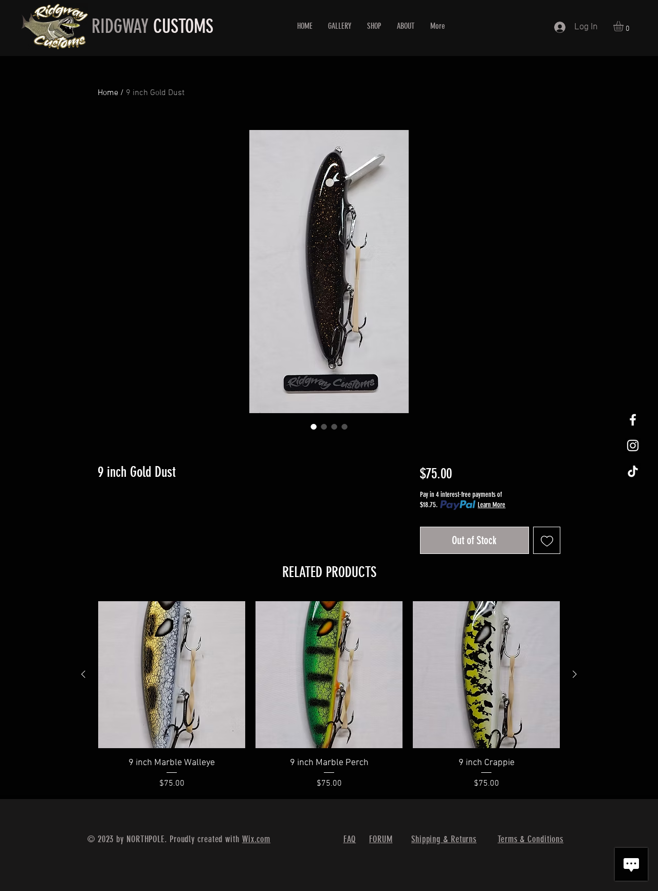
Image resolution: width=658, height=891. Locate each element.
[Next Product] (575, 674)
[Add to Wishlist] (546, 540)
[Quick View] (171, 674)
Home (108, 93)
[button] (624, 26)
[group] (329, 695)
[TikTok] (633, 471)
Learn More (491, 504)
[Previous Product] (83, 674)
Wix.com (256, 839)
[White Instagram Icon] (633, 445)
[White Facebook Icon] (633, 420)
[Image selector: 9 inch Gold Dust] (313, 426)
